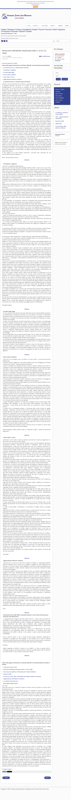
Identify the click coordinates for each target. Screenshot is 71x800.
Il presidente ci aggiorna (9, 70)
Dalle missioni (59, 93)
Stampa (48, 56)
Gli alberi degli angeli (8, 72)
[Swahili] (28, 31)
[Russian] (14, 31)
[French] (41, 29)
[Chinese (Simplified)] (23, 29)
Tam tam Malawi (59, 98)
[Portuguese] (5, 31)
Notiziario (60, 25)
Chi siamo (35, 25)
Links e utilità (58, 100)
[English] (34, 29)
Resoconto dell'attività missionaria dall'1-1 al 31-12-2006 (24, 51)
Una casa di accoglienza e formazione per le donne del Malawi (19, 672)
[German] (47, 29)
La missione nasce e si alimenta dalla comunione (16, 67)
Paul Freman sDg (44, 789)
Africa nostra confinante (9, 74)
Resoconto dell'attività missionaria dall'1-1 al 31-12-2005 (18, 669)
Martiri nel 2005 (7, 674)
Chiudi (35, 6)
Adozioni (67, 25)
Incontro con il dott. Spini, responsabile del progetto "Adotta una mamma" (22, 676)
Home (29, 25)
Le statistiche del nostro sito (10, 681)
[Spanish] (21, 31)
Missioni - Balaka (59, 89)
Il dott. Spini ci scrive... (9, 77)
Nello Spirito (58, 95)
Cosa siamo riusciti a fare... (10, 667)
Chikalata (57, 91)
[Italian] (3, 29)
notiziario (9, 56)
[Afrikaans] (11, 29)
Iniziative (52, 25)
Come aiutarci (44, 25)
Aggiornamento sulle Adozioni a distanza (13, 678)
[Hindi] (54, 29)
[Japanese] (61, 29)
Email (42, 56)
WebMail (57, 102)
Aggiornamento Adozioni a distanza (12, 79)
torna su (27, 160)
